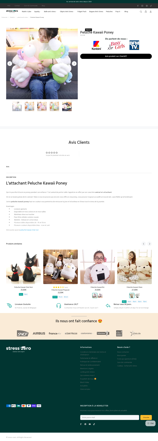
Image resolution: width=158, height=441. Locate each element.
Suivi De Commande (31, 6)
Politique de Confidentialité (90, 361)
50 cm (66, 297)
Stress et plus (85, 389)
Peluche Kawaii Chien (134, 287)
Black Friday (84, 382)
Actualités (84, 385)
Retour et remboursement (90, 365)
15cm (25, 294)
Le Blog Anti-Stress (87, 372)
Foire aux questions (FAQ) (126, 359)
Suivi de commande (124, 362)
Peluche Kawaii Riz (97, 287)
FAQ (8, 6)
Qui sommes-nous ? (87, 375)
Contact (17, 6)
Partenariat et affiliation (89, 358)
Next (74, 63)
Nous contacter (123, 352)
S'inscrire (146, 417)
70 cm (60, 297)
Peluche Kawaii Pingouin (60, 290)
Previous (9, 63)
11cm (21, 294)
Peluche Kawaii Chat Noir (23, 287)
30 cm (55, 297)
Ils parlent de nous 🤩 (88, 379)
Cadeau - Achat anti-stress (127, 366)
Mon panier (121, 355)
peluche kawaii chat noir (29, 230)
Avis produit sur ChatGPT (116, 56)
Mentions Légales (87, 368)
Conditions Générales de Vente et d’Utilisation (93, 353)
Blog (43, 6)
